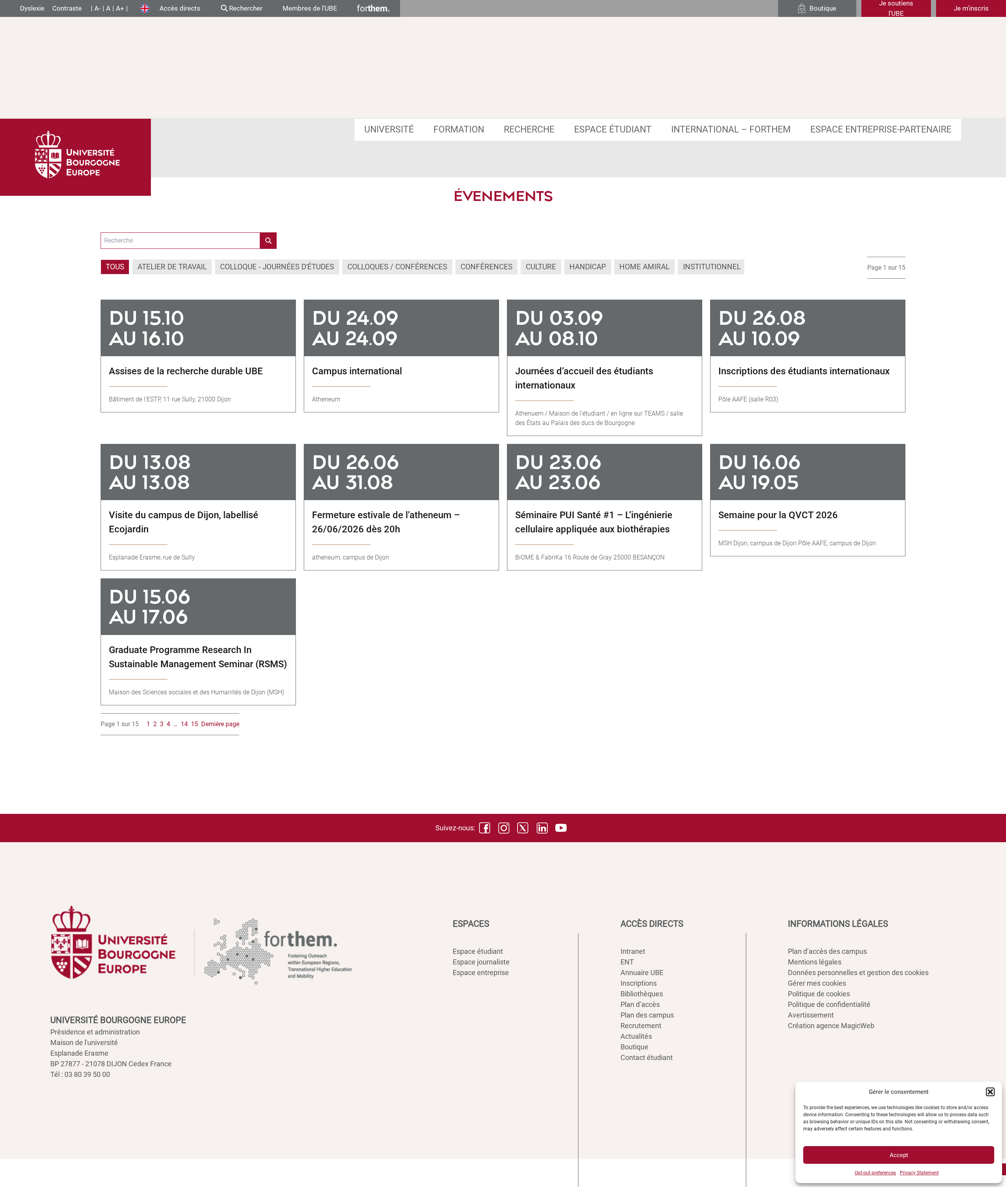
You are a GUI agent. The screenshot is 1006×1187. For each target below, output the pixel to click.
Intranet (632, 951)
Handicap (587, 266)
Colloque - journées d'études (277, 266)
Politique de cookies (819, 994)
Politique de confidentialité (829, 1004)
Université (389, 129)
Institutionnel (712, 266)
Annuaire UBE (641, 972)
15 (194, 724)
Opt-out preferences (875, 1173)
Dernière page (220, 724)
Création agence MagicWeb (831, 1025)
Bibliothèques (641, 994)
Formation (458, 129)
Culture (541, 266)
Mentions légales (814, 962)
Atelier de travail (172, 266)
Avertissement (811, 1015)
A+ (120, 8)
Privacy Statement (919, 1173)
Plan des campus (647, 1015)
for (373, 8)
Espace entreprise (481, 972)
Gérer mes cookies (817, 983)
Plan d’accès (640, 1004)
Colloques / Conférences (397, 266)
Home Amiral (644, 266)
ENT (627, 962)
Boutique (634, 1047)
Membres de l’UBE (310, 8)
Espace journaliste (481, 962)
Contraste (67, 8)
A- (97, 8)
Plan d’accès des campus (827, 951)
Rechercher (245, 8)
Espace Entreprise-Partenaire (880, 129)
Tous (115, 266)
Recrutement (640, 1025)
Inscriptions (638, 983)
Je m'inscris (971, 8)
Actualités (636, 1036)
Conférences (486, 266)
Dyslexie (32, 8)
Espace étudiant (613, 129)
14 (184, 724)
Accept (899, 1155)
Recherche (529, 129)
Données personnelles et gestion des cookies (858, 972)
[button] (990, 1092)
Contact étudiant (646, 1057)
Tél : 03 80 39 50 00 (80, 1074)
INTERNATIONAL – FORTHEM (731, 129)
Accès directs (180, 8)
